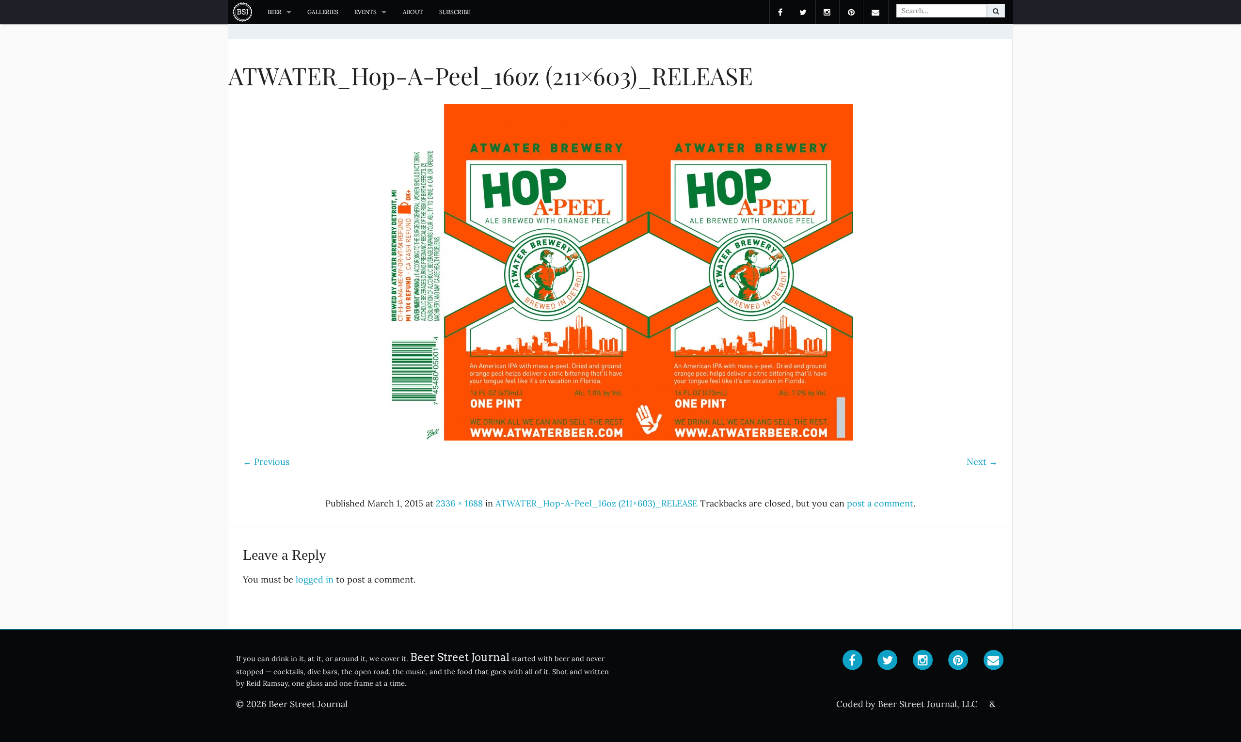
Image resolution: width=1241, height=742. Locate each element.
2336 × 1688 (459, 503)
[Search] (996, 10)
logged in (315, 579)
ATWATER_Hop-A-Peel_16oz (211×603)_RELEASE (596, 503)
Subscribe (454, 12)
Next (982, 461)
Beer (275, 12)
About (413, 12)
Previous (266, 461)
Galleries (322, 12)
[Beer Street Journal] (243, 12)
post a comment (880, 503)
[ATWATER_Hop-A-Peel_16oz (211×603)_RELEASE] (620, 272)
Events (365, 12)
